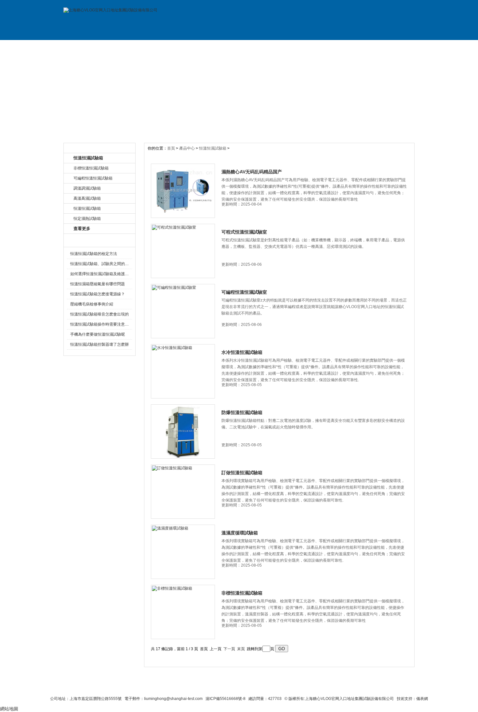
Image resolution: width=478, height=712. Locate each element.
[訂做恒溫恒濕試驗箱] (183, 491)
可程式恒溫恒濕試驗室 (244, 232)
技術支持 (305, 46)
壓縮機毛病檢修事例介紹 (91, 304)
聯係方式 (349, 46)
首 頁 (85, 46)
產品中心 (187, 148)
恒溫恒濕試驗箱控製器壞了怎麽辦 (99, 344)
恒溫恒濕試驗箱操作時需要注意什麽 (101, 324)
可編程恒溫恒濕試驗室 (244, 292)
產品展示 (173, 46)
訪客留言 (393, 46)
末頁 (241, 649)
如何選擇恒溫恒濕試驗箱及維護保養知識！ (107, 274)
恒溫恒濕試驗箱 (212, 148)
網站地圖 (290, 686)
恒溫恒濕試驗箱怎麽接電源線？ (97, 294)
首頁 (171, 148)
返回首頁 (316, 686)
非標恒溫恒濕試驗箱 (241, 593)
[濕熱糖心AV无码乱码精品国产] (183, 191)
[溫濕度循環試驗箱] (183, 552)
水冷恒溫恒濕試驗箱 (241, 352)
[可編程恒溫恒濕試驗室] (183, 311)
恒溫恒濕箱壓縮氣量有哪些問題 (97, 284)
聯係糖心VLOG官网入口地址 (223, 686)
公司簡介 (129, 46)
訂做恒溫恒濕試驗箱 (241, 472)
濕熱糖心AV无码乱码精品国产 (251, 171)
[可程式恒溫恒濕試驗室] (183, 251)
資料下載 (261, 46)
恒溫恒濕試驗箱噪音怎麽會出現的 (99, 314)
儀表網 (422, 698)
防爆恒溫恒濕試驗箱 (241, 412)
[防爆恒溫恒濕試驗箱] (183, 431)
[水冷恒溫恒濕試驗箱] (183, 371)
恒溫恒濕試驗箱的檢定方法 (93, 253)
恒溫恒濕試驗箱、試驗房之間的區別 (101, 264)
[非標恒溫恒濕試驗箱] (183, 612)
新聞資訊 (217, 46)
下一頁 (229, 649)
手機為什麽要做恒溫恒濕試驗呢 (97, 334)
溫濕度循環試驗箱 (239, 532)
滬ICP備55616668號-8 (226, 698)
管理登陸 (340, 686)
